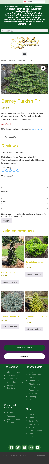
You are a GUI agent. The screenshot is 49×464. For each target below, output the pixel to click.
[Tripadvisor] (24, 447)
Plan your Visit (34, 367)
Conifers (11, 60)
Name (4, 192)
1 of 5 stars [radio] (3, 170)
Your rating (6, 167)
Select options (10, 282)
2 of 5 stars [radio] (6, 170)
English (29, 2)
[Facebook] (11, 447)
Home (3, 60)
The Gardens (11, 367)
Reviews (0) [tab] (10, 137)
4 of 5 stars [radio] (14, 170)
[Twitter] (18, 447)
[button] (24, 54)
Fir (18, 60)
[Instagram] (31, 447)
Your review (7, 176)
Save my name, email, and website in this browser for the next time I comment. (23, 215)
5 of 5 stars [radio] (17, 170)
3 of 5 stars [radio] (10, 170)
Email (4, 202)
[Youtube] (38, 447)
